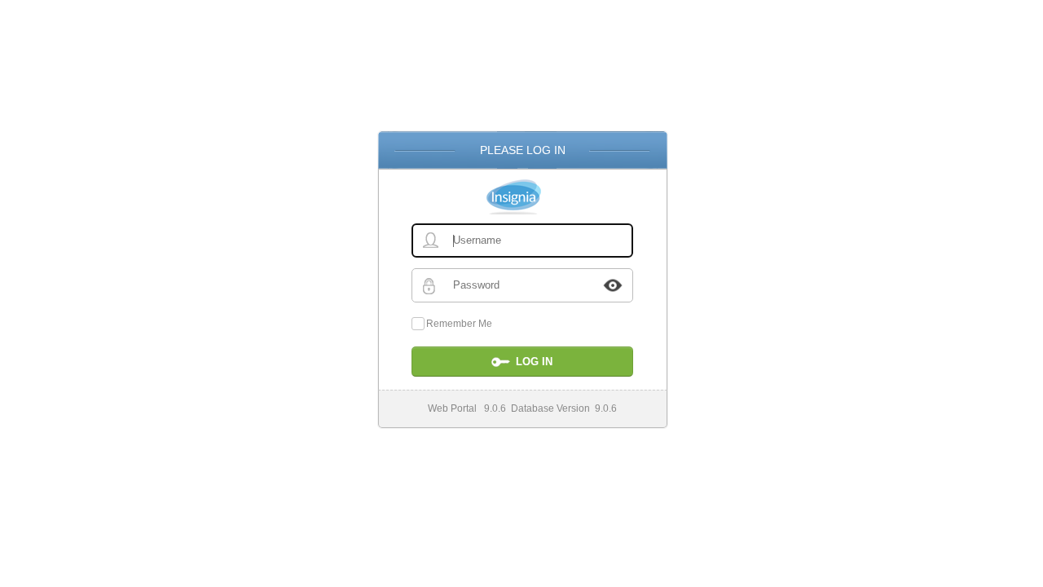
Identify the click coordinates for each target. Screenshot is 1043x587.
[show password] (613, 285)
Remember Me (459, 323)
